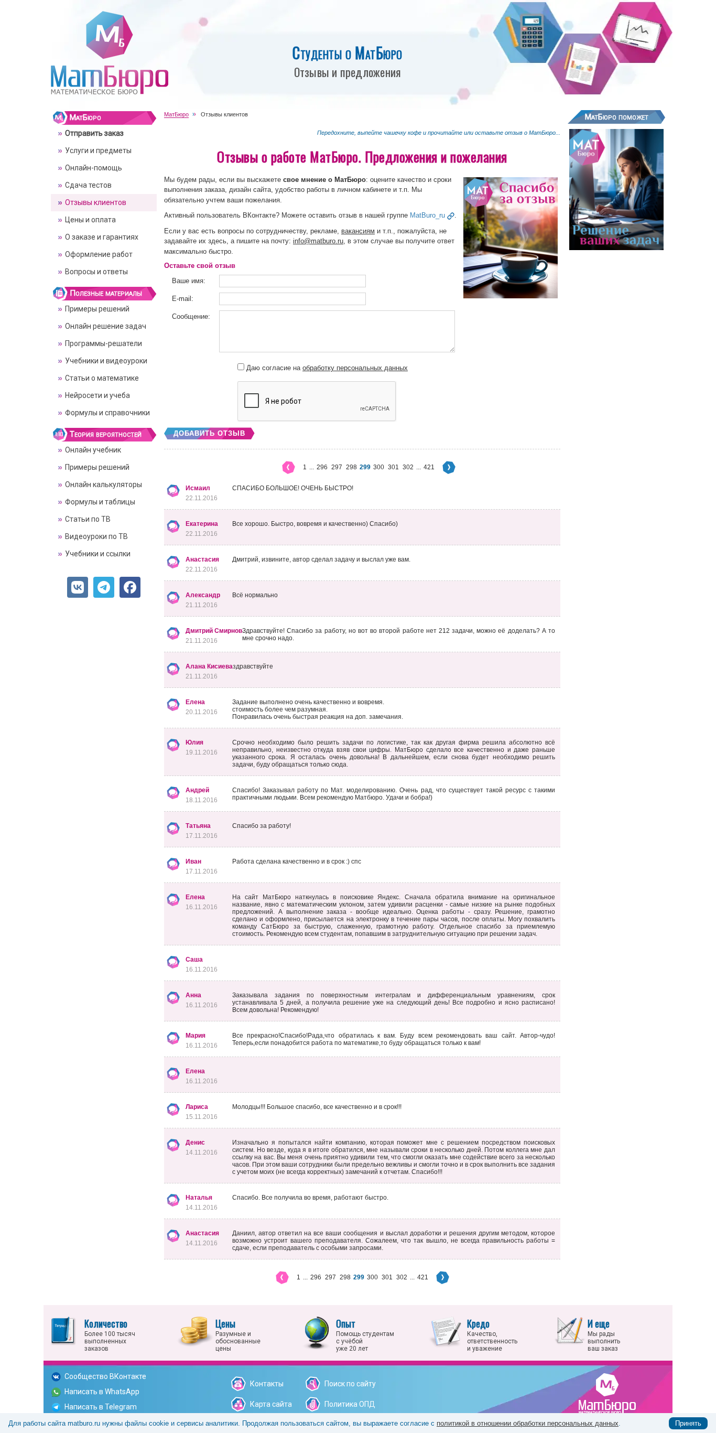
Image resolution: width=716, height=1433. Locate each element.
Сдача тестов (88, 185)
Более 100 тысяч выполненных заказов (109, 1334)
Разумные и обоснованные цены (238, 1334)
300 (378, 467)
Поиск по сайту (350, 1384)
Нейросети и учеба (97, 395)
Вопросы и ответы (96, 271)
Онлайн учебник (93, 450)
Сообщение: (191, 316)
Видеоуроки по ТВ (96, 536)
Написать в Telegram (100, 1407)
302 (408, 467)
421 (429, 467)
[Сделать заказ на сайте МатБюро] (616, 246)
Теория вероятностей (106, 434)
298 (351, 467)
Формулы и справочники (107, 412)
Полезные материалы (106, 293)
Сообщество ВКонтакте (105, 1376)
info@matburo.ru (318, 241)
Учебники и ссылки (98, 554)
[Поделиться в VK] (77, 587)
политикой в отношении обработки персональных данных (528, 1423)
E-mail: (182, 299)
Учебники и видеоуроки (106, 361)
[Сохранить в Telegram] (103, 587)
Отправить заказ (94, 133)
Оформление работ (99, 254)
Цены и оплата (90, 220)
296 (322, 467)
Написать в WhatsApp (101, 1391)
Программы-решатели (103, 343)
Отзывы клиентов (95, 202)
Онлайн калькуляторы (103, 484)
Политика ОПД (349, 1404)
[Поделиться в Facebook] (130, 587)
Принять (688, 1423)
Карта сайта (271, 1404)
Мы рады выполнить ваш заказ (604, 1334)
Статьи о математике (102, 378)
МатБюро (85, 117)
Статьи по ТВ (88, 519)
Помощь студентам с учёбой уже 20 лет (365, 1334)
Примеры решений (97, 309)
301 (393, 467)
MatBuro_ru (427, 215)
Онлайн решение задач (105, 326)
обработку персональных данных (355, 368)
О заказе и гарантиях (101, 237)
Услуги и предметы (98, 150)
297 (336, 467)
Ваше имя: (188, 281)
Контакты (267, 1384)
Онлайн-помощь (93, 168)
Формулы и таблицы (100, 502)
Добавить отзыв (209, 433)
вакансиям (358, 231)
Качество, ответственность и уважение (492, 1334)
